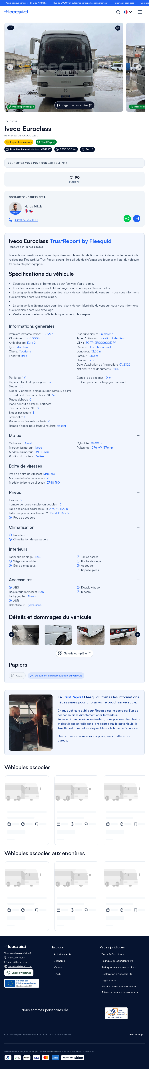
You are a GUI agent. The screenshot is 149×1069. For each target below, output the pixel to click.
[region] (74, 67)
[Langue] (128, 12)
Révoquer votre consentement (120, 992)
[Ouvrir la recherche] (118, 12)
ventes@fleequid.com (18, 962)
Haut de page (136, 1034)
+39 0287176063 (21, 2)
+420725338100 (26, 220)
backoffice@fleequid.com (20, 966)
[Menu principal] (140, 12)
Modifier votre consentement (119, 986)
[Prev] (10, 67)
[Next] (139, 67)
